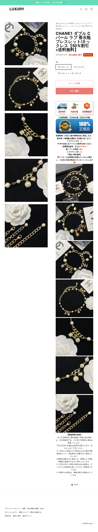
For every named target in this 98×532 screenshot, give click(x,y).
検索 (24, 508)
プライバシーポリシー (13, 508)
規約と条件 (17, 516)
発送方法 (8, 516)
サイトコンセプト (11, 512)
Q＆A (42, 508)
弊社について (24, 512)
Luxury (16, 9)
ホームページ (61, 23)
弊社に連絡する (36, 512)
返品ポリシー (27, 516)
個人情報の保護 (32, 508)
